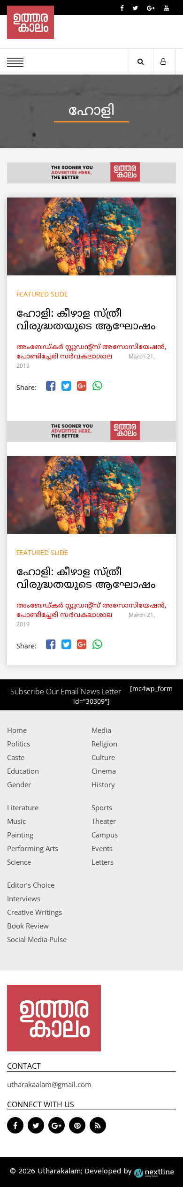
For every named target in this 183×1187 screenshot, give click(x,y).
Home (17, 730)
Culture (103, 757)
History (103, 784)
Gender (19, 784)
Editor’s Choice (30, 885)
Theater (104, 821)
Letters (103, 862)
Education (23, 771)
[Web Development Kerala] (154, 1171)
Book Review (28, 925)
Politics (18, 743)
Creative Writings (34, 912)
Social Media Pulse (37, 939)
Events (102, 848)
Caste (15, 757)
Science (19, 862)
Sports (102, 807)
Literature (22, 807)
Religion (104, 743)
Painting (20, 834)
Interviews (23, 898)
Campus (105, 834)
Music (16, 821)
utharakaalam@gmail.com (49, 1084)
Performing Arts (32, 848)
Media (101, 730)
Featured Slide (42, 293)
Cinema (104, 771)
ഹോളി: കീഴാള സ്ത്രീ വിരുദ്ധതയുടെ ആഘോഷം (86, 320)
